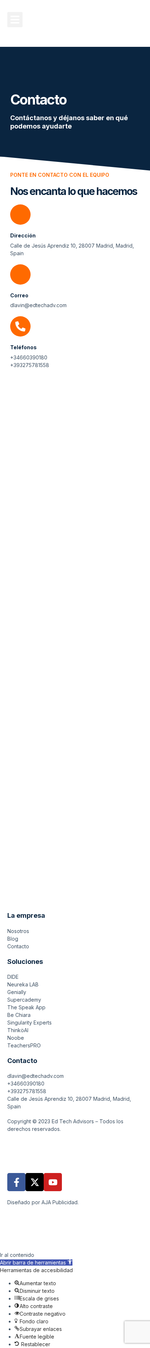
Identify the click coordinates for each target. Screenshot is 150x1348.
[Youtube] (53, 1182)
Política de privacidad (33, 1149)
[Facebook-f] (16, 1182)
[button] (15, 19)
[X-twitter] (34, 1182)
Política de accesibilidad (55, 1157)
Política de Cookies (89, 1149)
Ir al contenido (17, 1255)
